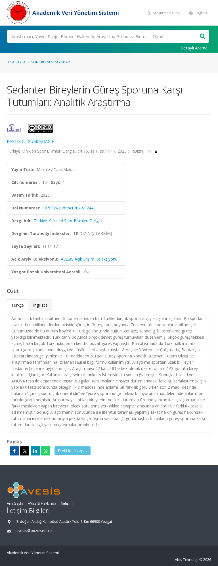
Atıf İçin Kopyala (74, 450)
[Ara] (202, 36)
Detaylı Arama (193, 48)
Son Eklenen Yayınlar (50, 62)
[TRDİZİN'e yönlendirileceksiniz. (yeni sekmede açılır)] (149, 151)
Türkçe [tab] (17, 305)
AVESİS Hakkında (42, 503)
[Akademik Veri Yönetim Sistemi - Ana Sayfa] (19, 13)
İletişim (67, 503)
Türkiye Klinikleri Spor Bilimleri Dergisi (68, 220)
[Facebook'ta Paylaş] (14, 450)
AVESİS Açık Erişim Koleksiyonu (89, 259)
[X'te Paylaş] (24, 450)
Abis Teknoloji (186, 559)
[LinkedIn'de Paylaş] (35, 450)
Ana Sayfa (16, 62)
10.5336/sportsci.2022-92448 (69, 208)
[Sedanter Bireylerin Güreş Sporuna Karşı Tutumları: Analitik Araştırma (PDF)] (14, 127)
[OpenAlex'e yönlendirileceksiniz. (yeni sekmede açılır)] (156, 151)
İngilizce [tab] (40, 305)
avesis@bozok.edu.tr (34, 530)
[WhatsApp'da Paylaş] (45, 450)
